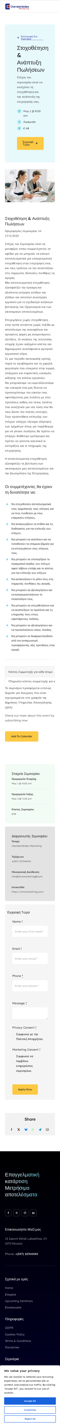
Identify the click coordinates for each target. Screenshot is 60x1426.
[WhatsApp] (33, 1129)
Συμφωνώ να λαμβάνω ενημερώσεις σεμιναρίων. (24, 1063)
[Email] (47, 1129)
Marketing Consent (26, 1049)
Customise (30, 1409)
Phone (17, 976)
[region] (30, 1395)
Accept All (30, 1401)
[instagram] (25, 1213)
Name (17, 921)
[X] (19, 1129)
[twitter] (16, 1213)
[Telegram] (40, 1129)
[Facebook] (11, 1129)
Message (19, 1003)
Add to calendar (21, 736)
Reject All (30, 1418)
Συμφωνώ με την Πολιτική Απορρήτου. (29, 1036)
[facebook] (8, 1213)
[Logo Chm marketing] (17, 4)
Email (17, 948)
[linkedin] (33, 1213)
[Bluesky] (26, 1129)
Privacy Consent (24, 1027)
